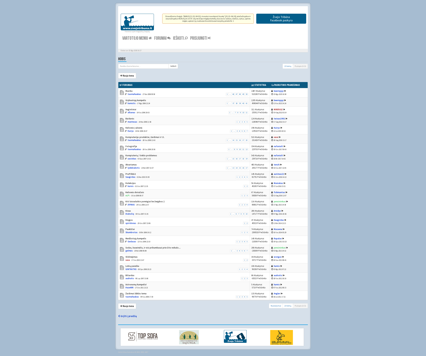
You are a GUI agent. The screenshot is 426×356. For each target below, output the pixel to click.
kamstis (131, 103)
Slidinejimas (131, 256)
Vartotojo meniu (135, 38)
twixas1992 (279, 118)
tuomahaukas (134, 94)
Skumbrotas (131, 232)
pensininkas (279, 201)
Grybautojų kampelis (135, 100)
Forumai (160, 38)
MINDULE (278, 109)
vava (276, 137)
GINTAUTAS (130, 269)
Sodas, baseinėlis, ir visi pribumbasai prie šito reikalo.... (153, 247)
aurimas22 (279, 174)
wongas (277, 256)
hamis (277, 266)
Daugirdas (279, 220)
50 (246, 94)
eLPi (127, 195)
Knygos (129, 220)
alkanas (131, 112)
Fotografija (131, 146)
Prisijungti (199, 38)
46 (233, 94)
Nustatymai (276, 305)
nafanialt (278, 146)
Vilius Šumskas (128, 352)
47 (236, 94)
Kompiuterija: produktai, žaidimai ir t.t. (144, 137)
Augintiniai (130, 109)
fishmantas (279, 192)
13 (233, 168)
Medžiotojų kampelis (135, 238)
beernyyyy (278, 91)
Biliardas (129, 275)
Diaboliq (129, 213)
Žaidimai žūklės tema (135, 293)
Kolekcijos (130, 183)
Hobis (122, 59)
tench (276, 164)
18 (246, 140)
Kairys (131, 131)
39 (240, 103)
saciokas (132, 158)
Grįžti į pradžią (128, 316)
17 (243, 140)
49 (243, 94)
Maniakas (278, 183)
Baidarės (129, 118)
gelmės (129, 250)
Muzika (128, 91)
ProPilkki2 (130, 174)
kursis (130, 186)
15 (236, 140)
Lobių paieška (132, 266)
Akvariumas (131, 164)
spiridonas (130, 223)
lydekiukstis (134, 167)
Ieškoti (179, 38)
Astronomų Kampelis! (136, 284)
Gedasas (132, 241)
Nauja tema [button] (128, 75)
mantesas (132, 121)
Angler (277, 293)
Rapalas (278, 238)
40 (243, 103)
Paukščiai (130, 229)
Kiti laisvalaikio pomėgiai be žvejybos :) (145, 201)
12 (246, 149)
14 (233, 140)
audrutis (129, 278)
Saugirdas (130, 177)
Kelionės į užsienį (133, 127)
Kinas (128, 210)
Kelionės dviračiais (134, 192)
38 (236, 103)
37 (233, 103)
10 (243, 112)
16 (240, 140)
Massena (278, 229)
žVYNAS (131, 204)
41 (246, 103)
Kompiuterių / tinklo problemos (141, 155)
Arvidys (277, 210)
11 (246, 112)
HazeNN (129, 287)
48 (240, 94)
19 (246, 159)
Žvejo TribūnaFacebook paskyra (281, 18)
